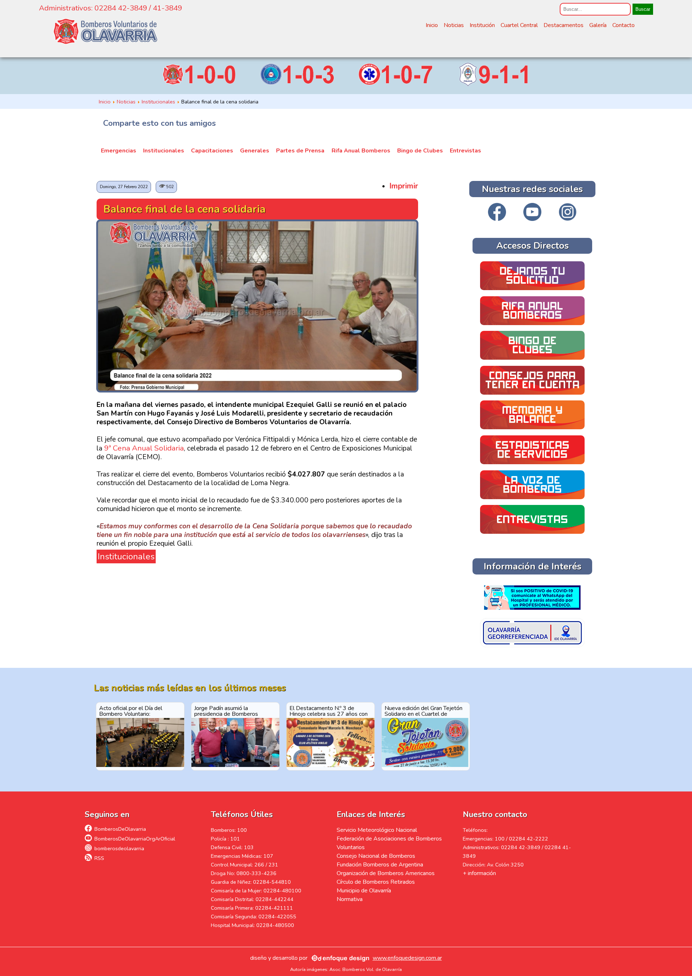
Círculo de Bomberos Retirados (376, 882)
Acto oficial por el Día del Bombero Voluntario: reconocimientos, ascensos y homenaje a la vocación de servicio (134, 710)
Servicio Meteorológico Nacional (377, 830)
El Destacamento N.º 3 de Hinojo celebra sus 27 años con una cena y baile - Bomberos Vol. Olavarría (330, 710)
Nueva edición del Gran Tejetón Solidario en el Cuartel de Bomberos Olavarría (423, 710)
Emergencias (118, 151)
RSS (99, 858)
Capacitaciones (212, 151)
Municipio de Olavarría (364, 891)
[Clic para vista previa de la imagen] (257, 390)
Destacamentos (564, 25)
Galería (598, 25)
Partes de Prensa (300, 151)
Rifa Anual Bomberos (361, 151)
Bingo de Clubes (420, 151)
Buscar (642, 9)
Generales (254, 151)
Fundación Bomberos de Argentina (380, 865)
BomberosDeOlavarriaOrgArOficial (134, 838)
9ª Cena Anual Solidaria (144, 448)
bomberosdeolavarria (119, 848)
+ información (479, 873)
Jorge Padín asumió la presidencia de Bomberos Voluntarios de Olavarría (226, 710)
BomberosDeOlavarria (120, 829)
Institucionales (163, 151)
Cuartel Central (519, 25)
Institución (482, 25)
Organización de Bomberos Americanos (386, 873)
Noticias (454, 25)
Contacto (623, 25)
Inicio (432, 25)
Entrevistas (465, 151)
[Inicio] (105, 31)
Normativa (350, 899)
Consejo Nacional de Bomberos (376, 856)
